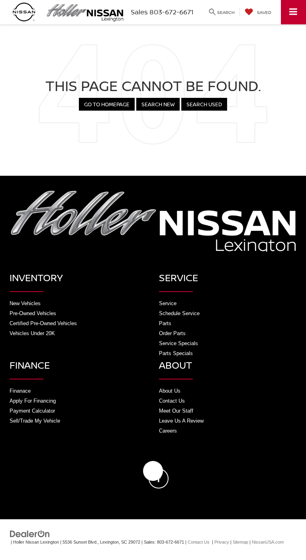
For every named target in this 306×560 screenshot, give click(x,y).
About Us (169, 391)
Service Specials (178, 343)
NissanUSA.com (268, 542)
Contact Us (172, 401)
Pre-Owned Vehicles (33, 313)
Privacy (221, 542)
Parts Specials (176, 353)
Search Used (204, 104)
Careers (168, 431)
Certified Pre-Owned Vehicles (43, 323)
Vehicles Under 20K (32, 333)
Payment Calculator (32, 411)
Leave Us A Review (181, 421)
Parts (165, 323)
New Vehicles (25, 303)
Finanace (20, 391)
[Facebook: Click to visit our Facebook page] (153, 471)
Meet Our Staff (176, 411)
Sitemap (240, 542)
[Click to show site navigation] (293, 12)
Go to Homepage (106, 104)
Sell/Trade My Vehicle (35, 421)
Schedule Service (179, 313)
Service (168, 303)
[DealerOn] (30, 533)
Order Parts (172, 333)
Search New (158, 104)
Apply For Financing (33, 401)
